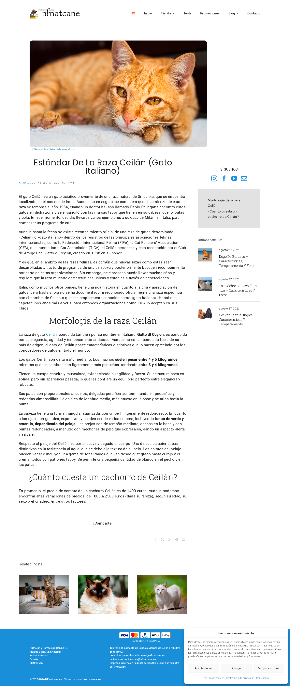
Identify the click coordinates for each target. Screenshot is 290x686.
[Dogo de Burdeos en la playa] (205, 249)
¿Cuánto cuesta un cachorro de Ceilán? (223, 214)
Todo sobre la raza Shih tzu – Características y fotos (238, 290)
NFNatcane (29, 183)
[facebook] (224, 178)
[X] (162, 539)
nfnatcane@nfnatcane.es (150, 655)
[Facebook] (155, 539)
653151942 (116, 651)
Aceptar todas (203, 668)
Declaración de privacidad (240, 678)
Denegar (236, 668)
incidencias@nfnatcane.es (140, 659)
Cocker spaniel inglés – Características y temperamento (237, 319)
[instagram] (214, 178)
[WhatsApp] (169, 539)
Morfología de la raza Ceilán (224, 203)
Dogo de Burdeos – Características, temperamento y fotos (237, 261)
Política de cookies (213, 678)
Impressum (262, 678)
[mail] (244, 178)
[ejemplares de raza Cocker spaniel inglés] (205, 308)
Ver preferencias (268, 668)
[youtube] (234, 178)
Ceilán (51, 334)
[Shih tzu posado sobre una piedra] (205, 278)
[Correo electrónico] (183, 539)
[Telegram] (176, 539)
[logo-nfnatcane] (55, 9)
